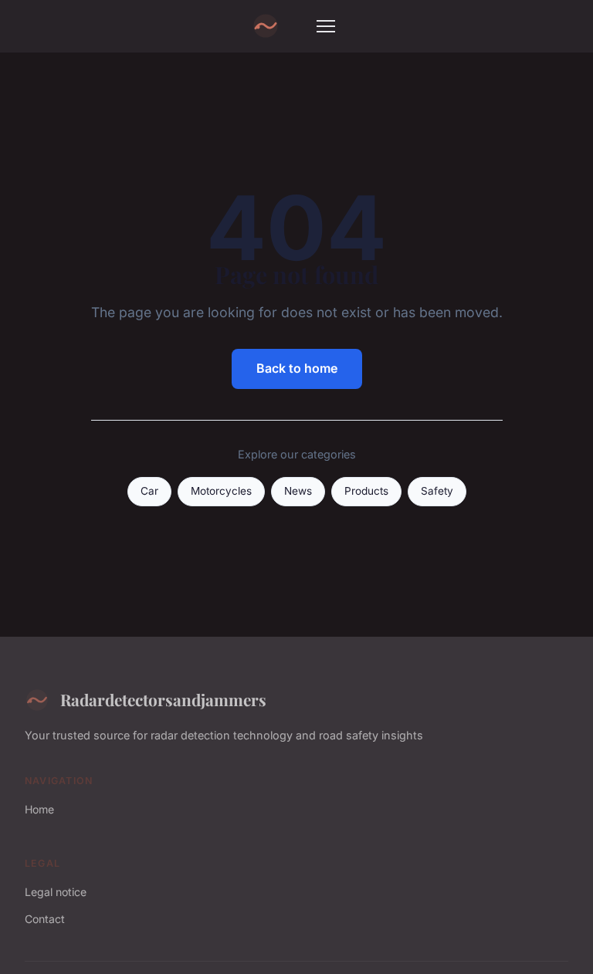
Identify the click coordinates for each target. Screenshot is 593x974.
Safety (437, 491)
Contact (45, 918)
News (298, 491)
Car (149, 491)
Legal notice (55, 891)
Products (366, 491)
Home (39, 809)
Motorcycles (221, 491)
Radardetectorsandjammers (163, 699)
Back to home (296, 368)
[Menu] (325, 26)
